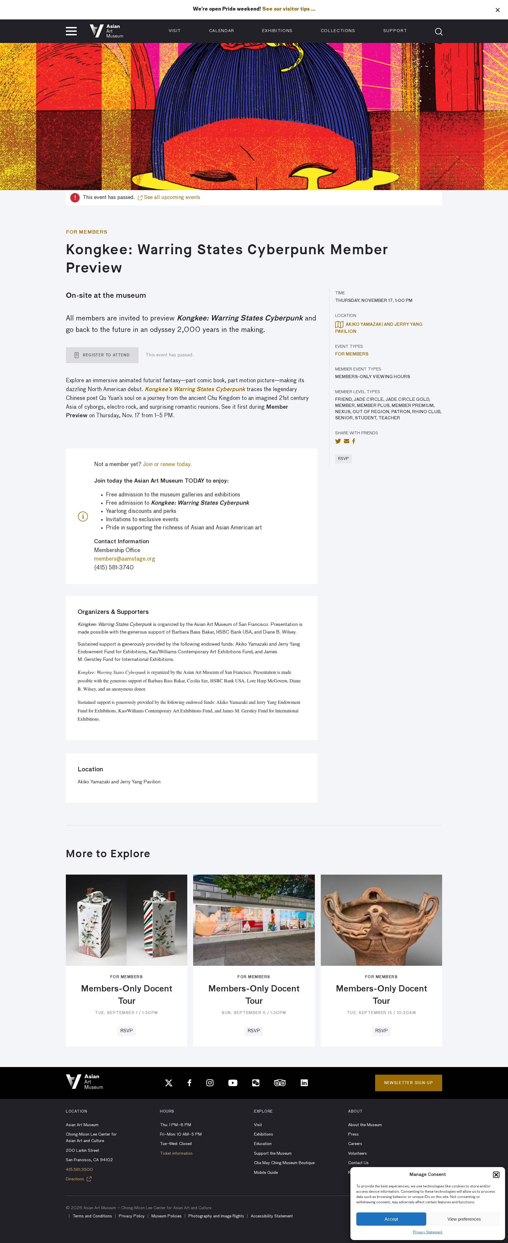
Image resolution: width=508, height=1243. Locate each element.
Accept (391, 1219)
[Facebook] (189, 1082)
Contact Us (358, 1163)
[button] (496, 1175)
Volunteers (357, 1153)
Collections (338, 31)
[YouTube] (233, 1082)
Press (353, 1134)
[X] (168, 1083)
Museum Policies (166, 1216)
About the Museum (365, 1125)
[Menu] (71, 31)
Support (395, 31)
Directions (75, 1179)
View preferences (464, 1219)
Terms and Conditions (92, 1216)
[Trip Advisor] (280, 1082)
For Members (351, 354)
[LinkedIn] (304, 1082)
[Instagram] (210, 1082)
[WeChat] (256, 1082)
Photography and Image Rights (216, 1216)
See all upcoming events (171, 197)
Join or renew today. (167, 464)
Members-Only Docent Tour (126, 995)
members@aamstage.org (124, 559)
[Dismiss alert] (497, 9)
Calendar (221, 31)
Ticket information (176, 1153)
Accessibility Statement (272, 1216)
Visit (175, 31)
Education (263, 1144)
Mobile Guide (266, 1173)
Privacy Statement (427, 1232)
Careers (355, 1144)
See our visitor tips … (288, 9)
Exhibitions (277, 31)
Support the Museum (273, 1153)
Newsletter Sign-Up (408, 1083)
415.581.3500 (79, 1170)
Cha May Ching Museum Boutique (284, 1163)
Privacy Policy (132, 1216)
